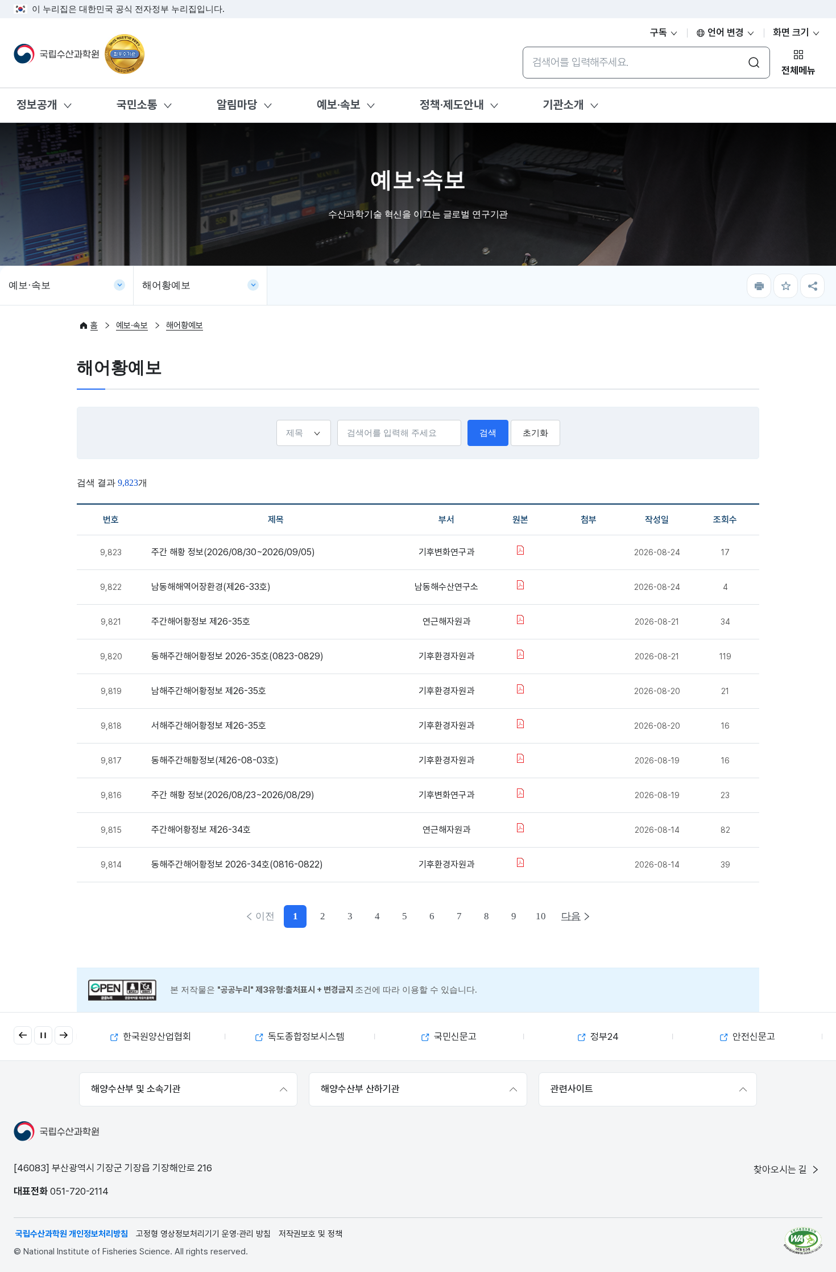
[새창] (803, 1240)
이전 (265, 916)
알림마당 (237, 104)
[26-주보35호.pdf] (520, 621)
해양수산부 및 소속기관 (136, 1089)
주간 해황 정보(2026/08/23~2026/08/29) (232, 795)
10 (541, 916)
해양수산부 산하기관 (360, 1089)
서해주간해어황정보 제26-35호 (208, 725)
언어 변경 (725, 32)
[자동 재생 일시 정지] (43, 1035)
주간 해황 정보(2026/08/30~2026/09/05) (233, 552)
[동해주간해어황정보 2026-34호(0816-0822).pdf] (520, 864)
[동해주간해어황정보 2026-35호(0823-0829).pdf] (520, 656)
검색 (487, 432)
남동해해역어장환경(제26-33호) (211, 586)
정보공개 (36, 104)
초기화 (535, 432)
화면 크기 (792, 32)
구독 (659, 32)
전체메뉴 (798, 70)
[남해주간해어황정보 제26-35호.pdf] (520, 690)
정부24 (603, 1036)
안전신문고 (752, 1036)
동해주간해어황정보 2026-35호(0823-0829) (237, 656)
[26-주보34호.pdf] (520, 829)
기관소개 (563, 104)
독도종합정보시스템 (305, 1036)
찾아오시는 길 (781, 1169)
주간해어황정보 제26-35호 (200, 621)
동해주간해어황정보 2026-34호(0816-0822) (237, 864)
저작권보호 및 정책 (310, 1234)
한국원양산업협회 (156, 1036)
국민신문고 (454, 1036)
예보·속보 (339, 104)
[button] (23, 1035)
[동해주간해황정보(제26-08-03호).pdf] (520, 760)
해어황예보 (166, 285)
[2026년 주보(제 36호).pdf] (520, 552)
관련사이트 (572, 1089)
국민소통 (137, 104)
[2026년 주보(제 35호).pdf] (520, 795)
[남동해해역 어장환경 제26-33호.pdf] (520, 586)
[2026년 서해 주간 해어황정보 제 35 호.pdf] (520, 725)
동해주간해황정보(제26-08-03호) (215, 760)
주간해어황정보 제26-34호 (201, 829)
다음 (571, 916)
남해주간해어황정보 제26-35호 (208, 690)
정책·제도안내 (452, 104)
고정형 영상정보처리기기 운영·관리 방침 (203, 1234)
